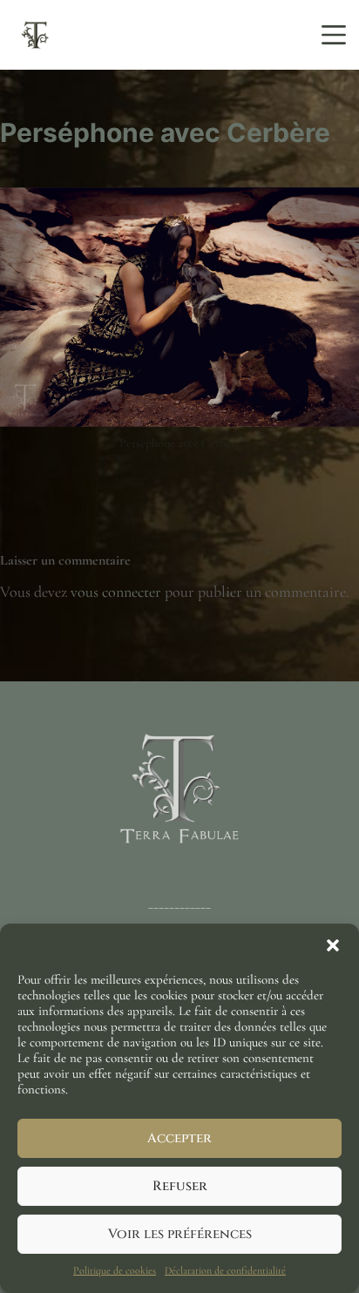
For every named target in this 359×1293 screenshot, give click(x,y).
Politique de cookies (114, 1270)
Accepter (179, 1138)
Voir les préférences (180, 1234)
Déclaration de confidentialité (225, 1270)
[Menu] (334, 35)
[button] (333, 945)
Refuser (179, 1186)
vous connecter (116, 591)
